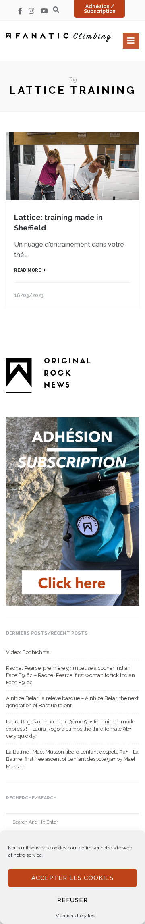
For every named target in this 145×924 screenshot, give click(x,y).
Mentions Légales (74, 915)
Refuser (72, 900)
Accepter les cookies (72, 878)
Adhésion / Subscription (100, 9)
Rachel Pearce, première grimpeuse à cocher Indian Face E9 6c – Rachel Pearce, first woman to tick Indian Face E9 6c (70, 675)
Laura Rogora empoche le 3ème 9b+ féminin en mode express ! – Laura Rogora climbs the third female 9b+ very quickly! (70, 728)
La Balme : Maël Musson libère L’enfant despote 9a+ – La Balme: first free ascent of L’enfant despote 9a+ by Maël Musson (72, 759)
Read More (28, 270)
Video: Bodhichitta (28, 652)
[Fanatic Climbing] (58, 37)
